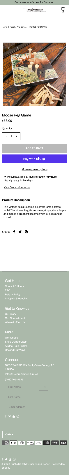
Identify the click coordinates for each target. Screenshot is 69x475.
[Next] (18, 48)
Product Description (16, 199)
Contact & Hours (14, 286)
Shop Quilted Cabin (16, 341)
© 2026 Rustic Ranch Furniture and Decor (25, 464)
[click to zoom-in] (60, 48)
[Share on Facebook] (14, 232)
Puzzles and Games (18, 27)
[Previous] (9, 48)
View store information (17, 187)
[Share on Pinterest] (26, 232)
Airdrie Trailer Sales (16, 346)
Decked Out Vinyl (15, 350)
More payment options (34, 169)
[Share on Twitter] (20, 232)
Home (4, 27)
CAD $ (9, 434)
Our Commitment (15, 318)
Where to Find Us (15, 322)
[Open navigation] (6, 10)
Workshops (11, 337)
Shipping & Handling (16, 298)
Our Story (10, 314)
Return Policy (12, 294)
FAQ (7, 290)
